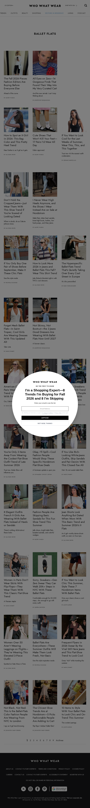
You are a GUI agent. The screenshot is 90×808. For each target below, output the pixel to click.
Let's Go (45, 418)
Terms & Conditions (48, 412)
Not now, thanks (45, 423)
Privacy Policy (58, 412)
